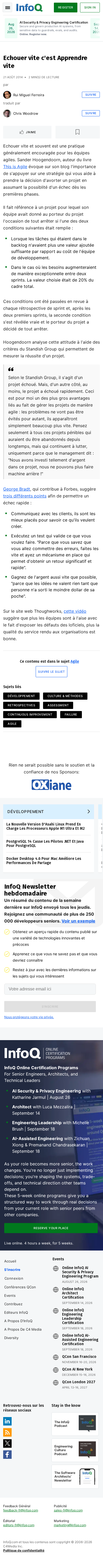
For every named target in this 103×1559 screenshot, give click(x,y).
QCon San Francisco (79, 1357)
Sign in (90, 7)
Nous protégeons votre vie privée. (29, 1017)
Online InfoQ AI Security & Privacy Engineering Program (80, 1272)
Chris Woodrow (25, 113)
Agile (75, 661)
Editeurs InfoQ (16, 1312)
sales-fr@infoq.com (68, 1510)
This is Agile (15, 166)
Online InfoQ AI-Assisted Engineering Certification (80, 1340)
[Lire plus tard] (77, 132)
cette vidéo (75, 611)
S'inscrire (12, 1269)
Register (65, 7)
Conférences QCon (20, 1287)
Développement (21, 696)
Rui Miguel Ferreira (28, 95)
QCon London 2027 (78, 1382)
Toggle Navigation (7, 7)
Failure (71, 714)
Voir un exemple (78, 921)
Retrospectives (21, 705)
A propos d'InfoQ (18, 1321)
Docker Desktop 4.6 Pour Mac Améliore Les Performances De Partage (43, 860)
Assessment (58, 705)
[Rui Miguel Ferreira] (7, 95)
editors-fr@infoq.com (18, 1525)
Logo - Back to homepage (29, 7)
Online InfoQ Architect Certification (73, 1293)
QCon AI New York (77, 1369)
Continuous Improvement (30, 714)
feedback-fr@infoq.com (20, 1510)
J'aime (31, 132)
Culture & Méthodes (65, 696)
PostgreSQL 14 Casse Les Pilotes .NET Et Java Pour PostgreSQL (45, 843)
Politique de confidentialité (23, 1550)
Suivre (91, 94)
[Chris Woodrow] (7, 113)
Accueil (10, 1261)
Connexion (14, 1278)
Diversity (11, 1338)
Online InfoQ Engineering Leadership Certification (73, 1316)
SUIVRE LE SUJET (51, 672)
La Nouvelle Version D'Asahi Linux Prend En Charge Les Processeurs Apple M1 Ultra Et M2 (45, 826)
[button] (50, 1006)
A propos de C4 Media (22, 1329)
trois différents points (24, 496)
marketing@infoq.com (70, 1525)
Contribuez (13, 1304)
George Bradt (16, 489)
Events (10, 1295)
